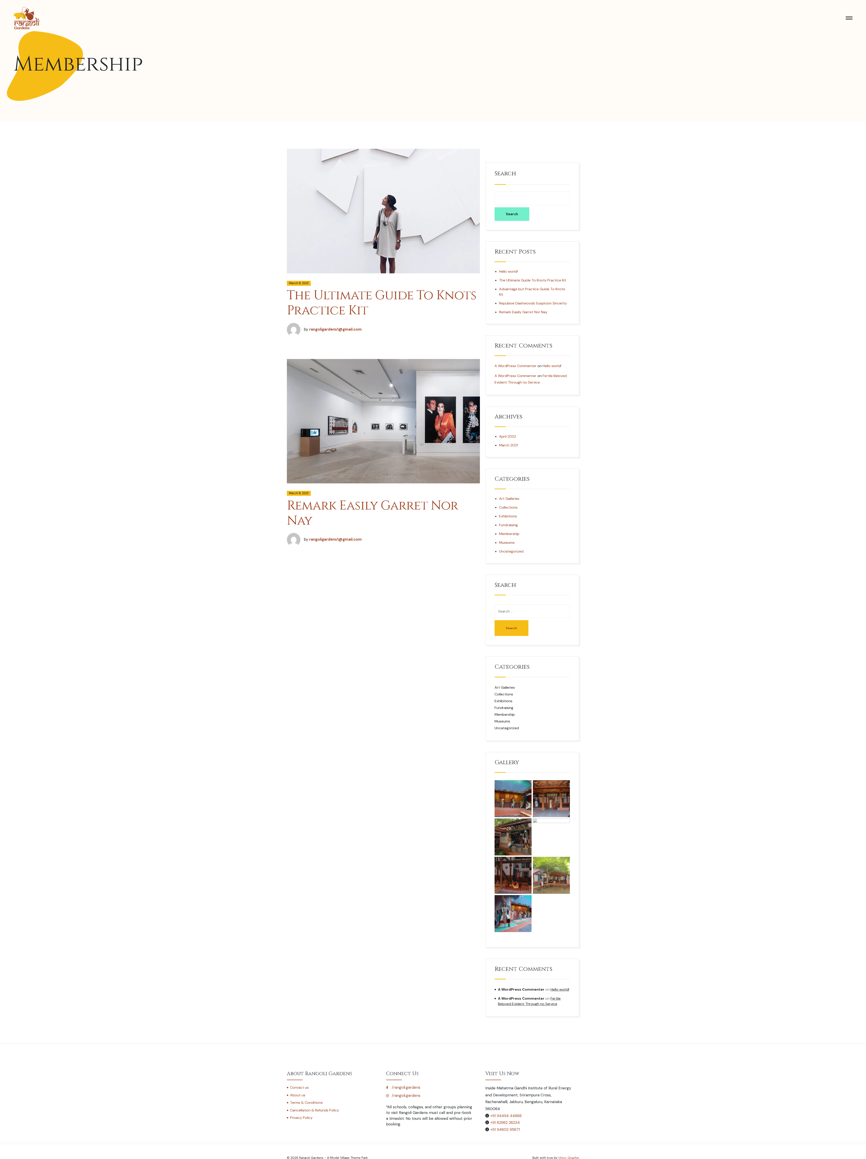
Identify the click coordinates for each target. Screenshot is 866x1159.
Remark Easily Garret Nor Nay (372, 513)
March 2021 (508, 445)
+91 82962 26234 (505, 1122)
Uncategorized (511, 551)
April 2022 (507, 436)
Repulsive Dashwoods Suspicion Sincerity (533, 303)
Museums (507, 542)
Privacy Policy (301, 1117)
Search (505, 174)
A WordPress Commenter (516, 365)
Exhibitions (508, 516)
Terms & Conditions (306, 1102)
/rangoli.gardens (405, 1087)
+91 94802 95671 (505, 1129)
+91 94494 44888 (506, 1115)
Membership (509, 533)
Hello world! (508, 271)
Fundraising (508, 525)
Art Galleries (509, 498)
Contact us (299, 1087)
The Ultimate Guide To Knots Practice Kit (381, 303)
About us (297, 1095)
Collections (508, 507)
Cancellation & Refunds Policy (314, 1110)
